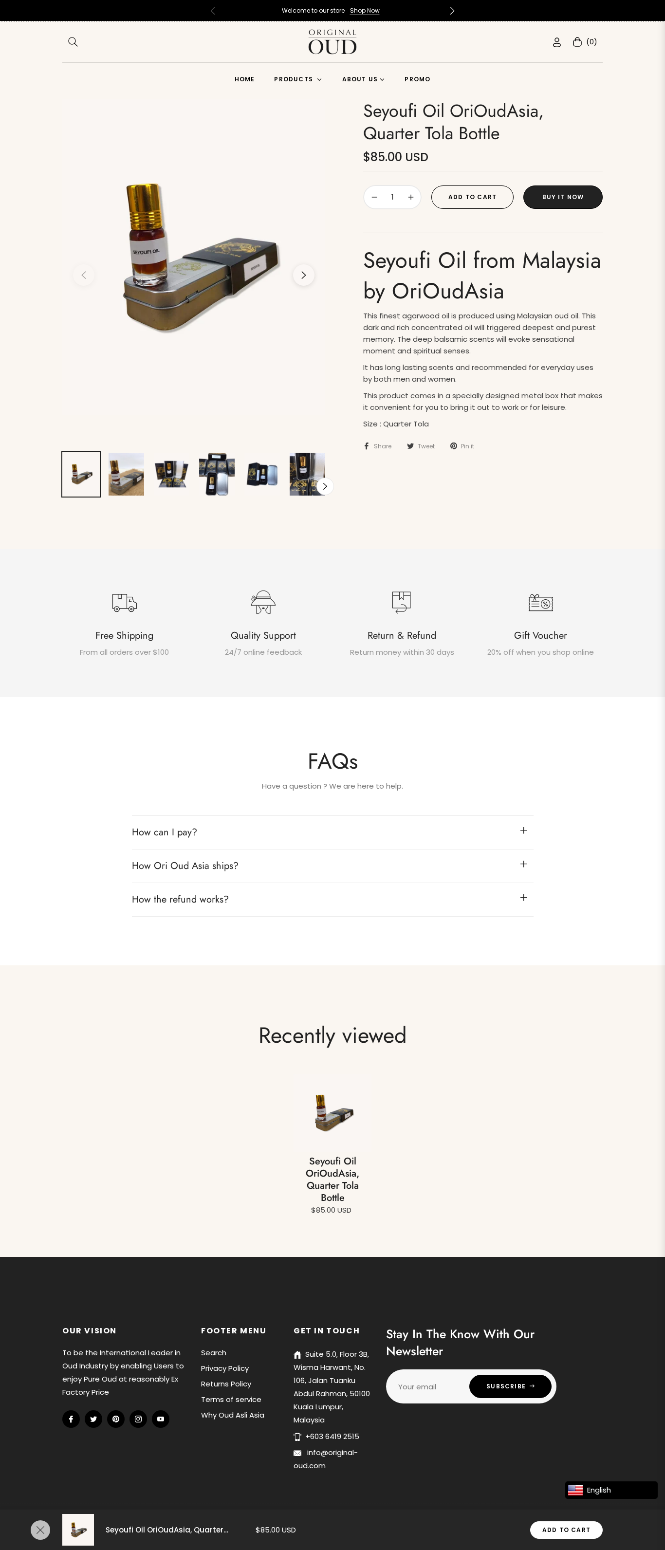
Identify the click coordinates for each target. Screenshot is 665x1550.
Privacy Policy (225, 1368)
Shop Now (365, 10)
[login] (557, 42)
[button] (452, 10)
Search (213, 1352)
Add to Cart (566, 1530)
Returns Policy (226, 1384)
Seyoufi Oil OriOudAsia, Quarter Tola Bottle (332, 1179)
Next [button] (303, 275)
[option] (193, 257)
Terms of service (231, 1399)
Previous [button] (83, 275)
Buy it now (563, 197)
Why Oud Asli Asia (232, 1415)
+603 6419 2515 (332, 1436)
